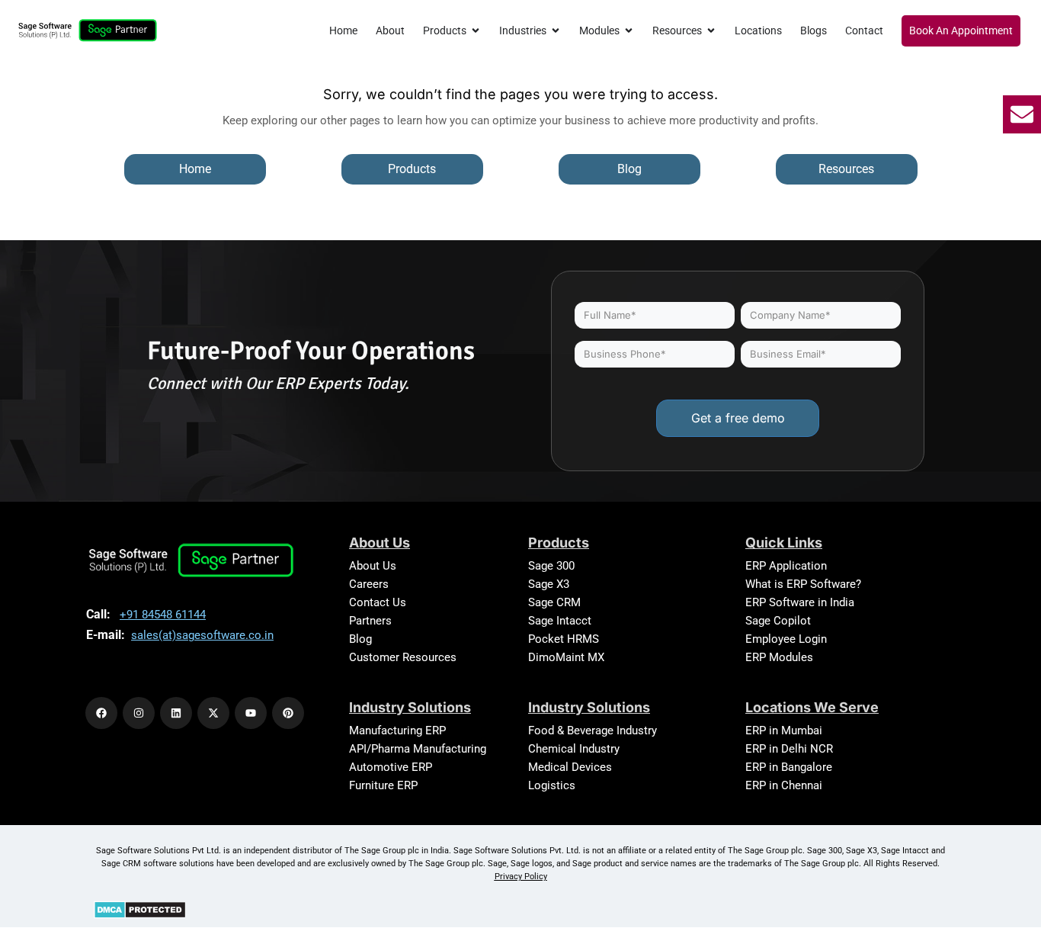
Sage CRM (554, 602)
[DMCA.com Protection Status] (140, 909)
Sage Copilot (778, 621)
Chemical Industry (574, 749)
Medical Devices (570, 767)
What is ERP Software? (803, 584)
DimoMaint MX (566, 657)
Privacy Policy (521, 876)
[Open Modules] (628, 31)
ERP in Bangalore (788, 767)
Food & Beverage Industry (592, 730)
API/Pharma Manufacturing (417, 749)
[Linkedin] (176, 713)
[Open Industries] (555, 31)
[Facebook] (101, 713)
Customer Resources (402, 657)
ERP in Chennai (783, 785)
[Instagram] (139, 713)
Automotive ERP (390, 767)
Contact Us (377, 602)
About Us (372, 566)
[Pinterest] (288, 713)
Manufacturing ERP (397, 730)
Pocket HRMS (563, 639)
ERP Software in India (799, 602)
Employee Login (786, 639)
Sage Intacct (559, 621)
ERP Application (786, 566)
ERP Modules (779, 657)
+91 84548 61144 (163, 614)
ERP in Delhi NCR (789, 749)
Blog (360, 639)
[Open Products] (475, 31)
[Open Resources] (711, 31)
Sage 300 (551, 566)
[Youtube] (251, 713)
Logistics (551, 785)
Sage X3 (548, 584)
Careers (369, 584)
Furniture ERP (383, 785)
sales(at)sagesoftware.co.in (202, 635)
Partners (370, 621)
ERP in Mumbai (783, 730)
